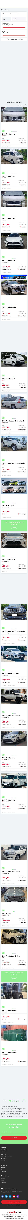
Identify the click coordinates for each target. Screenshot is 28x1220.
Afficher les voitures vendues (10, 14)
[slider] (2, 27)
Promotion (4, 1158)
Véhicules (7, 9)
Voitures (3, 1167)
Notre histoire (4, 1149)
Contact (3, 1160)
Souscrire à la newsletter (14, 1202)
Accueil (2, 9)
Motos (2, 1169)
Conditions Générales (6, 1156)
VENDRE (14, 527)
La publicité (4, 1152)
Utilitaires (3, 1171)
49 (18, 1100)
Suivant (24, 1100)
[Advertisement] (14, 57)
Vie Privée (3, 1154)
